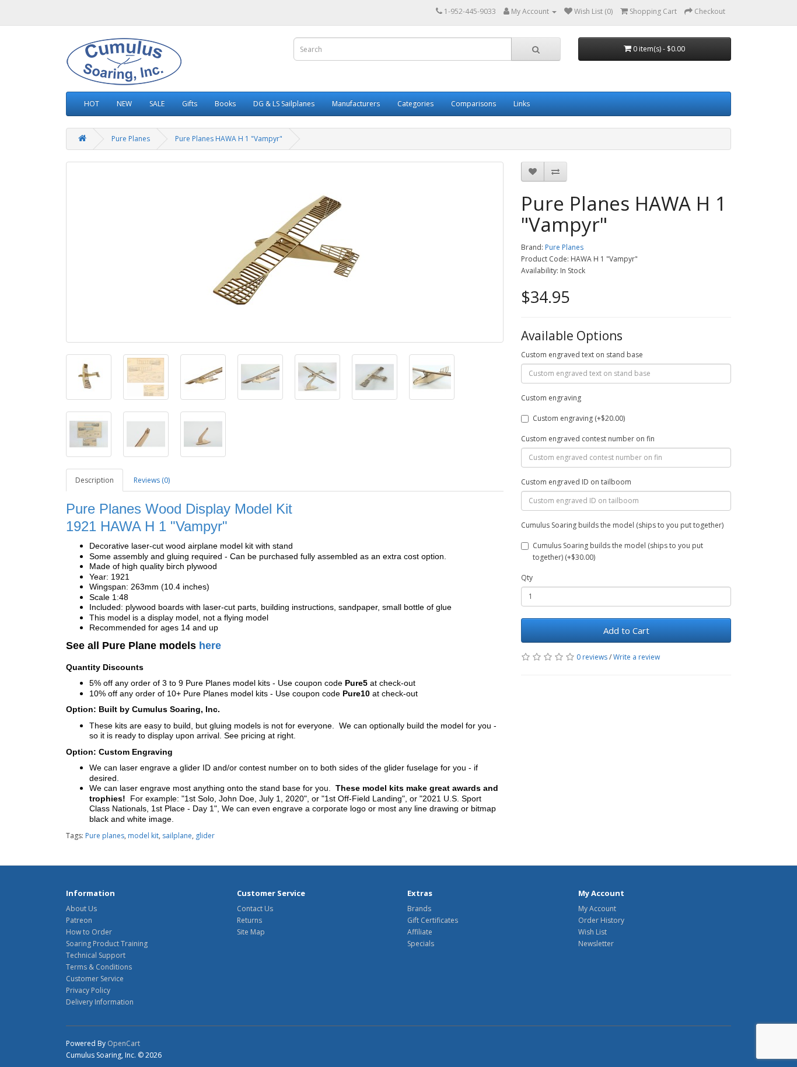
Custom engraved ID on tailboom (576, 482)
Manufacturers (356, 104)
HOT (91, 104)
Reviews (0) (152, 480)
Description (94, 480)
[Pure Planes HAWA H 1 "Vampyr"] (285, 252)
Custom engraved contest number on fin (588, 439)
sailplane (177, 836)
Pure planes (104, 836)
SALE (157, 104)
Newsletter (596, 944)
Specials (420, 944)
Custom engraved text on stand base (582, 355)
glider (205, 836)
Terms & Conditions (99, 967)
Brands (419, 908)
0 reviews (591, 657)
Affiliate (419, 932)
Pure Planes (130, 139)
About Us (81, 908)
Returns (249, 920)
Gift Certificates (432, 920)
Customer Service (95, 979)
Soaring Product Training (107, 944)
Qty (527, 578)
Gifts (189, 104)
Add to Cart (626, 630)
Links (521, 104)
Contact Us (255, 908)
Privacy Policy (88, 990)
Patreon (79, 920)
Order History (601, 920)
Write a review (636, 657)
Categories (415, 104)
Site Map (251, 932)
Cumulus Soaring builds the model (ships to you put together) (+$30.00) (618, 551)
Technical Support (95, 955)
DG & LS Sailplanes (283, 104)
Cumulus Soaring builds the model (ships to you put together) (622, 525)
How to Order (89, 932)
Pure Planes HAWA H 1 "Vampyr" (228, 139)
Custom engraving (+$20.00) (579, 418)
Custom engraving (551, 398)
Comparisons (473, 104)
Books (225, 104)
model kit (143, 836)
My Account (597, 908)
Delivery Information (100, 1002)
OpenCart (123, 1043)
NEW (124, 104)
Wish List (592, 932)
